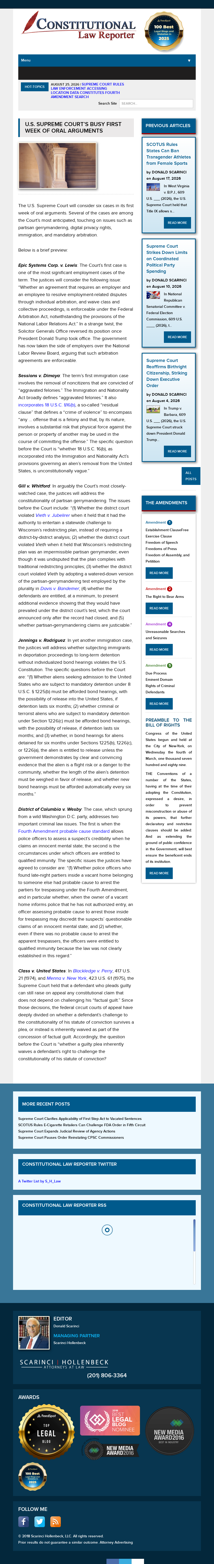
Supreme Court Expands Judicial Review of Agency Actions (66, 1131)
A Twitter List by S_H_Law (39, 1181)
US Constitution (49, 75)
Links (191, 72)
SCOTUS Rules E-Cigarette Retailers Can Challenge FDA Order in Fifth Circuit (81, 1125)
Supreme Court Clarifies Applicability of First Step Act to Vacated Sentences (80, 1119)
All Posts (191, 476)
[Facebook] (112, 1561)
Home (27, 72)
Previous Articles (168, 125)
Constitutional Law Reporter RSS (64, 1205)
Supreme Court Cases (74, 78)
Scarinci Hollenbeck (70, 1343)
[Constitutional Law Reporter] (78, 27)
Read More (177, 223)
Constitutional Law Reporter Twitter (69, 1164)
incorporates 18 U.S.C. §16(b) (46, 405)
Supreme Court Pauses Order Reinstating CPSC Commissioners (71, 1137)
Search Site (107, 103)
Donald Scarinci (66, 1326)
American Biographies (130, 75)
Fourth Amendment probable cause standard (64, 831)
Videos (177, 72)
